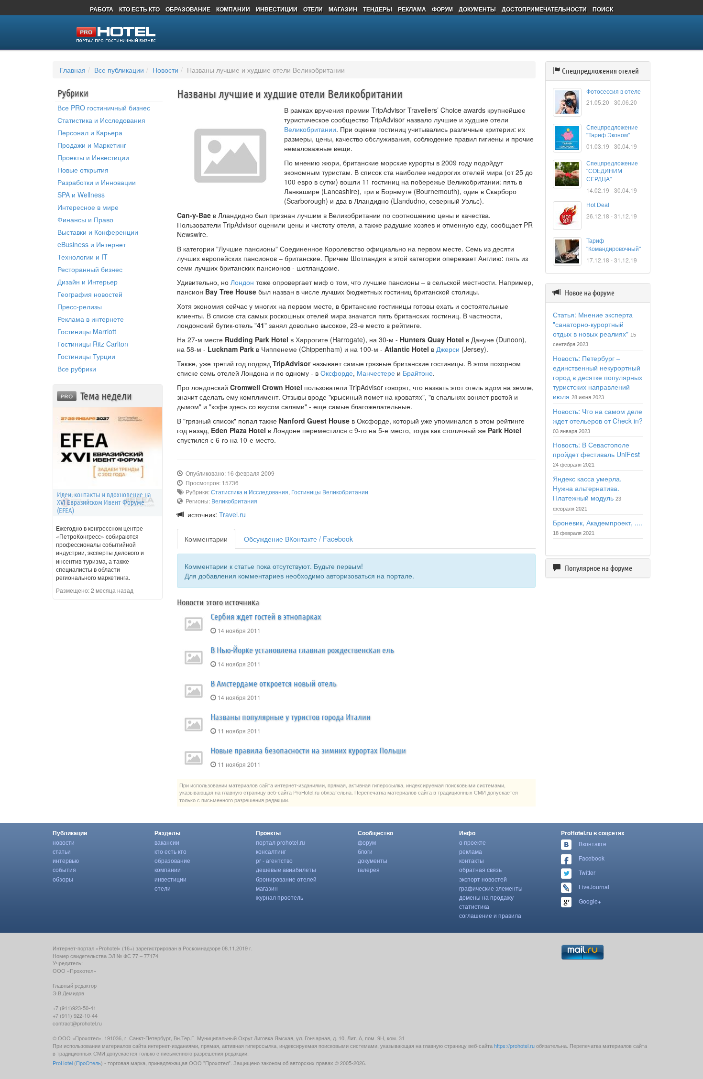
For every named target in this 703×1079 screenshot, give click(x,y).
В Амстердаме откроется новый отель (273, 683)
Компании (167, 869)
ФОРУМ (442, 9)
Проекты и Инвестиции (93, 157)
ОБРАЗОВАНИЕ (187, 9)
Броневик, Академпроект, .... (597, 522)
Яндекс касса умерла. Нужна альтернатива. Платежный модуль (587, 488)
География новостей (89, 294)
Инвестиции (170, 879)
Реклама (470, 851)
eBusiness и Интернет (91, 244)
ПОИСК (603, 9)
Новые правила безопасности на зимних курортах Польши (308, 750)
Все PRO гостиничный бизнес (103, 107)
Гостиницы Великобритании (329, 492)
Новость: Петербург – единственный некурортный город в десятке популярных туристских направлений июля (597, 377)
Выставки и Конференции (97, 232)
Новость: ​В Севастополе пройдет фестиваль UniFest (596, 449)
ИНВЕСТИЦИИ (276, 9)
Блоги (365, 851)
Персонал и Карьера (89, 132)
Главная (73, 70)
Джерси (448, 349)
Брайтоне (418, 373)
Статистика (474, 906)
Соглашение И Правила (490, 915)
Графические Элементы (491, 888)
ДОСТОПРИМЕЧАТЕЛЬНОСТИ (544, 9)
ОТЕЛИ (313, 9)
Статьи (62, 851)
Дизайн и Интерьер (87, 281)
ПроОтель (88, 1063)
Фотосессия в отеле (613, 91)
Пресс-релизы (79, 306)
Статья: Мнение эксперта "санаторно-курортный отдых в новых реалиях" (593, 324)
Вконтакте (592, 843)
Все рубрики (76, 368)
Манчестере (376, 373)
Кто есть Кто (170, 851)
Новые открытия (83, 169)
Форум (367, 842)
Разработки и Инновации (96, 182)
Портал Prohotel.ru (280, 842)
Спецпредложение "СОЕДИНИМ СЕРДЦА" (612, 171)
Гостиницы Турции (86, 356)
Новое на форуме (590, 292)
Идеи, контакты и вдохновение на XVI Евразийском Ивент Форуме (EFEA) (104, 502)
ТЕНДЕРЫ (377, 9)
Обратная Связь (480, 869)
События (64, 869)
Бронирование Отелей (286, 879)
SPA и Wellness (81, 194)
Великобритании (310, 129)
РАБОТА (101, 9)
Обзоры (63, 879)
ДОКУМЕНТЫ (477, 9)
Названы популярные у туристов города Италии (290, 716)
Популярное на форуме (598, 568)
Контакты (471, 860)
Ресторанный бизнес (89, 269)
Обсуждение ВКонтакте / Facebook (298, 539)
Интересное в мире (88, 207)
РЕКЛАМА (412, 9)
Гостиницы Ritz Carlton (92, 344)
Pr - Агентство (274, 860)
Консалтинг (271, 851)
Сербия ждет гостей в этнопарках (265, 616)
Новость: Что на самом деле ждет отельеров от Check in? (598, 415)
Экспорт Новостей (483, 879)
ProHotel (63, 1063)
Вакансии (166, 842)
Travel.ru (232, 514)
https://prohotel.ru (514, 1045)
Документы (372, 860)
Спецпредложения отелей (600, 70)
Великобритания (234, 501)
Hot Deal (597, 205)
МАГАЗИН (343, 9)
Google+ (590, 901)
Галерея (369, 869)
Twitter (587, 872)
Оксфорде (336, 373)
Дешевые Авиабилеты (286, 869)
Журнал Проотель (279, 897)
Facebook (591, 858)
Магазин (267, 888)
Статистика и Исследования (101, 120)
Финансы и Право (85, 219)
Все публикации (119, 70)
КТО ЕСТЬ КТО (139, 9)
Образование (172, 860)
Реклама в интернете (90, 319)
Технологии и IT (82, 257)
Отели (162, 888)
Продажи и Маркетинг (91, 145)
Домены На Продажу (486, 897)
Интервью (66, 860)
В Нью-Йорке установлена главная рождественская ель (302, 649)
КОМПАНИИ (233, 9)
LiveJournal (594, 887)
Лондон (242, 282)
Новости (165, 70)
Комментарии (206, 539)
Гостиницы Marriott (86, 331)
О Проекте (472, 842)
